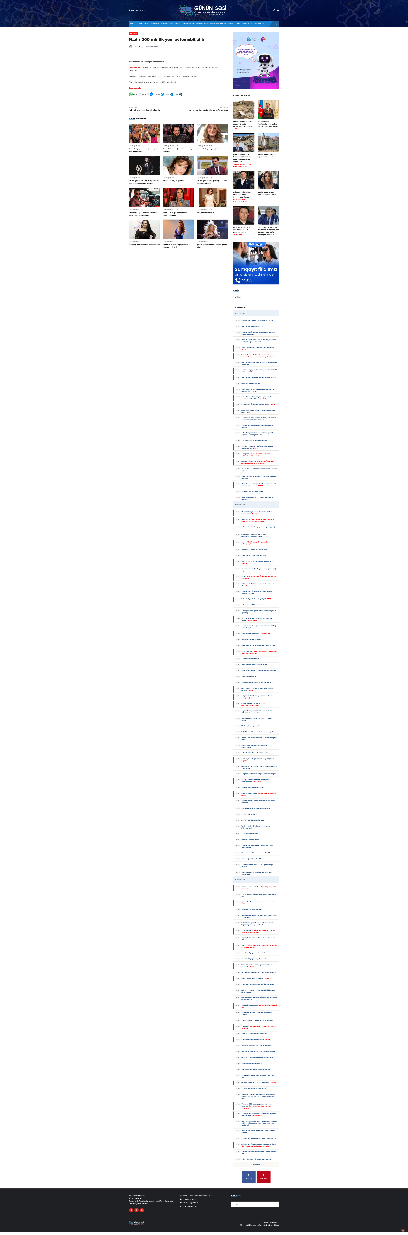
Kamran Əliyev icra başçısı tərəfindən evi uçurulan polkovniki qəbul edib (242, 160)
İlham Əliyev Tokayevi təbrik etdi (253, 326)
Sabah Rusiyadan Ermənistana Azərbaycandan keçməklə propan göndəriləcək (258, 434)
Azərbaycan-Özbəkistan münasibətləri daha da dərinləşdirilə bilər (258, 333)
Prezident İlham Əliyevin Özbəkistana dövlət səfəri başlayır (257, 447)
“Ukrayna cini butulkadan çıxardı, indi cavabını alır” (258, 585)
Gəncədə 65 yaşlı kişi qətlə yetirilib (254, 959)
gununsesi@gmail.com (190, 1203)
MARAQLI (261, 23)
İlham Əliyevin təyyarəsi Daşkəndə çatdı (259, 377)
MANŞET (132, 23)
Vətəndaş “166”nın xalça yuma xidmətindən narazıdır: (257, 1106)
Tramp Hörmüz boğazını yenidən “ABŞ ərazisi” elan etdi (258, 498)
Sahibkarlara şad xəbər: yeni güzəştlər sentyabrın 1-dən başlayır (259, 767)
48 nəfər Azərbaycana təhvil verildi (254, 1088)
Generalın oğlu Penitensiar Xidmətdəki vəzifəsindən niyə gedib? (268, 124)
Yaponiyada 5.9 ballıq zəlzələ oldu (254, 555)
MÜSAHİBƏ (199, 23)
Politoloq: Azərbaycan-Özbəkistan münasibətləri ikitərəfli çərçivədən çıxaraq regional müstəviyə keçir (259, 1096)
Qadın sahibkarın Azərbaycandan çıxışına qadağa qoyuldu (259, 570)
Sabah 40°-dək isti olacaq (250, 383)
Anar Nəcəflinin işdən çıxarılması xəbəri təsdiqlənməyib (242, 230)
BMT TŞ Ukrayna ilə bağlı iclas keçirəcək (256, 808)
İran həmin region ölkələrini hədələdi (254, 440)
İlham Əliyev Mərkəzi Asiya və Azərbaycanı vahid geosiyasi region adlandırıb (259, 341)
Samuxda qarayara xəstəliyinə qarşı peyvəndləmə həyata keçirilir (259, 998)
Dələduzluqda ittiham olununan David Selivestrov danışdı (242, 197)
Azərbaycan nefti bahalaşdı (251, 658)
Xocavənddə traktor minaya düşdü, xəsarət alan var (258, 1076)
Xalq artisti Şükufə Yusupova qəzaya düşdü (257, 697)
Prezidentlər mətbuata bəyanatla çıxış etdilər (257, 320)
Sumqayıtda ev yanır (249, 676)
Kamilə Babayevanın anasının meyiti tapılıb (267, 193)
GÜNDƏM (139, 23)
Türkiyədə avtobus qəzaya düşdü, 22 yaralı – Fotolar (257, 719)
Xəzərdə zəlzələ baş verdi (251, 833)
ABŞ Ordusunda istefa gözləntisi (252, 820)
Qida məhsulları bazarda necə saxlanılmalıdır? (258, 903)
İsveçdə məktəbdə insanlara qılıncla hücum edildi (259, 972)
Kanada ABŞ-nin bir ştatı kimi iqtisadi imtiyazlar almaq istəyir (258, 390)
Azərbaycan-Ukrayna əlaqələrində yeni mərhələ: (258, 1145)
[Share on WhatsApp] (133, 94)
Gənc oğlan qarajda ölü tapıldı (252, 909)
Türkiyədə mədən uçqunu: (259, 1006)
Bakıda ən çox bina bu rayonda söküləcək (267, 155)
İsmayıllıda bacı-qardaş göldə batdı (254, 549)
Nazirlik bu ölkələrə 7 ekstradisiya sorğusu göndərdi (257, 1013)
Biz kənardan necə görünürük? (252, 491)
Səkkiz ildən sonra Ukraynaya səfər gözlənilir (257, 1020)
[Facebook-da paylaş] (142, 94)
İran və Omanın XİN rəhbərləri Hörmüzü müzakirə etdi (259, 895)
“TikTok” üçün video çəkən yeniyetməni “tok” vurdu (257, 619)
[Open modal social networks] (180, 94)
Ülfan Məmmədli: (258, 931)
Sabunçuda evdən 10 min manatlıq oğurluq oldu (258, 645)
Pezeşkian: (256, 455)
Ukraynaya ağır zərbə (258, 794)
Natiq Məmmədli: (259, 652)
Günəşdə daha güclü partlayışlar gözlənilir (256, 1045)
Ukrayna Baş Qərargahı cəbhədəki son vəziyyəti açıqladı (258, 426)
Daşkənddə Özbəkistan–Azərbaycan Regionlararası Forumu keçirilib (254, 535)
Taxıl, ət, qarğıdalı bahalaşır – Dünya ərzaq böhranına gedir (256, 827)
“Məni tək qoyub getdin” (173, 181)
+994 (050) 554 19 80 (190, 1199)
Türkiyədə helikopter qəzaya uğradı (254, 664)
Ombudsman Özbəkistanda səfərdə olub (258, 404)
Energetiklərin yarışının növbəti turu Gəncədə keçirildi (257, 689)
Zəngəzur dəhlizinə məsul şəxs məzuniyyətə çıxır (259, 774)
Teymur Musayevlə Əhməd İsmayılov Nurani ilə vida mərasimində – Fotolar (258, 712)
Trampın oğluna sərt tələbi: (259, 888)
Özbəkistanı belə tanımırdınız (253, 704)
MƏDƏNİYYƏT (214, 23)
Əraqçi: (259, 946)
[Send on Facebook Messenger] (154, 94)
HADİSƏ (238, 23)
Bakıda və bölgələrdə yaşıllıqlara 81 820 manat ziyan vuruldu (258, 991)
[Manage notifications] (403, 1230)
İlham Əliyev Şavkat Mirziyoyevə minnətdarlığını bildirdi (258, 1131)
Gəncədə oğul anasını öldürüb (252, 1063)
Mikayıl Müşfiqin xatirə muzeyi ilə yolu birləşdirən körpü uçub (242, 125)
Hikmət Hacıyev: (258, 356)
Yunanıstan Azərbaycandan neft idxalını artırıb (258, 984)
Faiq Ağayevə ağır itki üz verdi (252, 639)
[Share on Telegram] (174, 94)
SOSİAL (206, 23)
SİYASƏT (146, 23)
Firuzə (141, 47)
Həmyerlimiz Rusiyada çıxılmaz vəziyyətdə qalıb (259, 670)
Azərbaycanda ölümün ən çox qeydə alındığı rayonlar (257, 866)
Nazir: (259, 577)
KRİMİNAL (231, 23)
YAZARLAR (223, 23)
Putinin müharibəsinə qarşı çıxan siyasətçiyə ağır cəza (259, 528)
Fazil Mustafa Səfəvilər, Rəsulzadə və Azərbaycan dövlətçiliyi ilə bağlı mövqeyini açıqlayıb (268, 231)
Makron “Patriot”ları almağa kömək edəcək (257, 562)
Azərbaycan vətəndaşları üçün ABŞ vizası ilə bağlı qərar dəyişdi (259, 627)
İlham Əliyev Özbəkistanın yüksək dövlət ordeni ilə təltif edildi (259, 363)
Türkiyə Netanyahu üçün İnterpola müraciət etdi (258, 1051)
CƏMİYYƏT (164, 23)
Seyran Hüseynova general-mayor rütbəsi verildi (259, 1138)
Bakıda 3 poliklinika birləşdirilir (255, 978)
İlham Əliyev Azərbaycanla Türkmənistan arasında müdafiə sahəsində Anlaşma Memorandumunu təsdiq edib (259, 1123)
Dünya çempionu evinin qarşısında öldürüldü (257, 682)
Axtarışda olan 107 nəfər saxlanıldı (253, 605)
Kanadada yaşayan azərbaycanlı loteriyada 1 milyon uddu (257, 873)
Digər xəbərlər (256, 1164)
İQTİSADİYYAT (155, 23)
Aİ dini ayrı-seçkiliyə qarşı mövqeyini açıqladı (258, 760)
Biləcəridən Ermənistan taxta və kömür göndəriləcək (255, 746)
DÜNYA (171, 23)
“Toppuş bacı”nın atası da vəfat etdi (144, 245)
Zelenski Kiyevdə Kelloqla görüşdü (256, 599)
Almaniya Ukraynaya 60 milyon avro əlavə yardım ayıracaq (259, 612)
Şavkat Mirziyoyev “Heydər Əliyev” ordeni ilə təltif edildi (259, 371)
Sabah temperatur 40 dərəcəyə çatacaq (256, 753)
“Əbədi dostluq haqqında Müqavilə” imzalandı (259, 348)
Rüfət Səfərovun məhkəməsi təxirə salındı (256, 1159)
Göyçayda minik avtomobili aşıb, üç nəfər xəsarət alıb (259, 939)
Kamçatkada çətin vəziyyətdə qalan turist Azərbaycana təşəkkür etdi (256, 398)
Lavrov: (255, 543)
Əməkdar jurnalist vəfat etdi (251, 859)
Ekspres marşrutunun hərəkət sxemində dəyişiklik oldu (259, 739)
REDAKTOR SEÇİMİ (189, 23)
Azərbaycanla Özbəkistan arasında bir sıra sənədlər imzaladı (257, 592)
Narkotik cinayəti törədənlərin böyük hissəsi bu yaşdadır (258, 801)
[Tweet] (165, 94)
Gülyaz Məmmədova (205, 213)
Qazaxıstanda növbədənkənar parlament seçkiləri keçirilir (259, 470)
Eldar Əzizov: (258, 520)
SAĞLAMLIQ (245, 23)
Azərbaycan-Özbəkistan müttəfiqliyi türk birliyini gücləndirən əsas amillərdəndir (259, 419)
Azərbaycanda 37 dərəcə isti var (253, 787)
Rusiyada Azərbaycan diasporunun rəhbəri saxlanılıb (256, 966)
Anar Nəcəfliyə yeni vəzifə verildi (253, 953)
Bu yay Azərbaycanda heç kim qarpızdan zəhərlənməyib (256, 781)
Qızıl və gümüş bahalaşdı (250, 839)
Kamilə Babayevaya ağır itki (208, 149)
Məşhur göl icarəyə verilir (250, 726)
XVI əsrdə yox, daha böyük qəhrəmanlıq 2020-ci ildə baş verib (259, 1114)
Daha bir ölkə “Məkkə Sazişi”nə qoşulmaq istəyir (258, 732)
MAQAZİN (253, 23)
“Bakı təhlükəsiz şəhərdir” (256, 633)
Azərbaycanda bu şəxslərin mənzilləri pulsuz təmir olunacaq (257, 846)
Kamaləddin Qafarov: (257, 462)
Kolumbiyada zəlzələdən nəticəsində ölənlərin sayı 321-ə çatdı (259, 916)
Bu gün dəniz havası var (250, 814)
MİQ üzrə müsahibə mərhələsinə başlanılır (256, 1069)
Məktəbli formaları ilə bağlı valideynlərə (258, 1082)
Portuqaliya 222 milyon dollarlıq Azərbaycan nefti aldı (259, 1152)
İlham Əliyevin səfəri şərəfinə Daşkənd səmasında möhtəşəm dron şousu (259, 485)
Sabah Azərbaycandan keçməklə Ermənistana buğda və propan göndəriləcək (257, 924)
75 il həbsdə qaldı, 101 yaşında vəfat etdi (256, 853)
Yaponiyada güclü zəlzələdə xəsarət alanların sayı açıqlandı (259, 477)
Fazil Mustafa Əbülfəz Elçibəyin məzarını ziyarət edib (258, 411)
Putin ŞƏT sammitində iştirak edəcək (254, 1033)
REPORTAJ (178, 23)
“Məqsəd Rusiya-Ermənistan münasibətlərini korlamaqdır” (257, 513)
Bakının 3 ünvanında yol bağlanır (256, 1039)
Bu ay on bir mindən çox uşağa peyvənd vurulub (258, 1057)
